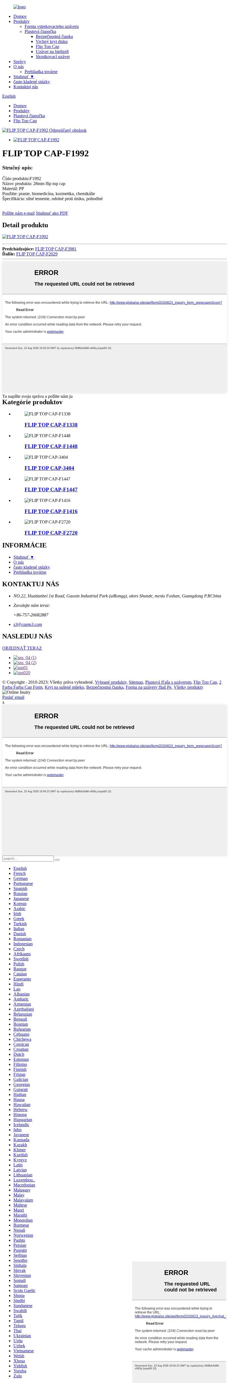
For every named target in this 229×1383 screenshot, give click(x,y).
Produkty (21, 21)
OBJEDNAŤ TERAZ (22, 648)
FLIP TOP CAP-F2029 (37, 254)
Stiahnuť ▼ (23, 76)
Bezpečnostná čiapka (54, 36)
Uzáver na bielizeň (52, 51)
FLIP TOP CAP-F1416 (51, 511)
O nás (18, 66)
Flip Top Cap (47, 46)
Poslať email (13, 697)
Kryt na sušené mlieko (64, 687)
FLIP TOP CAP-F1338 (51, 425)
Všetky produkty (188, 687)
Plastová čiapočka (40, 31)
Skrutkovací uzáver (53, 56)
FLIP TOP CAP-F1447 (51, 489)
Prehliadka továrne (41, 71)
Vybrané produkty (111, 682)
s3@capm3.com (27, 624)
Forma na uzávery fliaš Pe (148, 687)
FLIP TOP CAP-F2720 (51, 533)
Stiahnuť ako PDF (52, 213)
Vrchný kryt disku (52, 41)
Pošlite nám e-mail (18, 213)
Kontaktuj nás (25, 86)
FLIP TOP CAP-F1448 (51, 446)
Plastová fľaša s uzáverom (168, 682)
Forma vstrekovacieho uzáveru (52, 26)
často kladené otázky (31, 81)
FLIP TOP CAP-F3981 (56, 249)
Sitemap (136, 682)
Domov (20, 16)
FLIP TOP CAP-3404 (49, 468)
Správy (19, 61)
